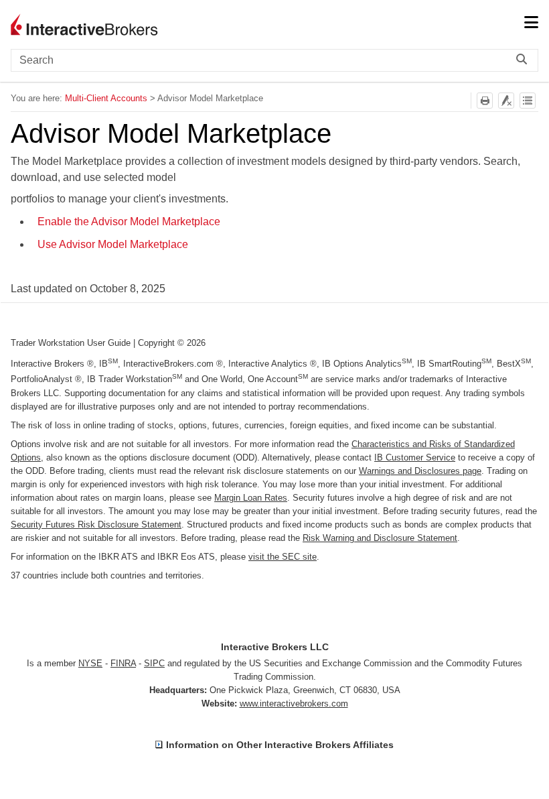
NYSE (90, 663)
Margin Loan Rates (250, 498)
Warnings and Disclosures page (420, 471)
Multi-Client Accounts (106, 98)
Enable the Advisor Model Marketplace (128, 221)
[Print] (485, 101)
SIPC (154, 663)
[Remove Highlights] (506, 101)
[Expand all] (528, 101)
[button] (525, 60)
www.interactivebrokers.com (294, 703)
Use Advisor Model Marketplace (112, 244)
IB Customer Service (414, 457)
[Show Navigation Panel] (531, 23)
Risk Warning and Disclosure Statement (380, 538)
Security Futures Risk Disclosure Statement (96, 524)
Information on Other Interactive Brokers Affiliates (280, 744)
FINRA (123, 663)
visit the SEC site (282, 557)
